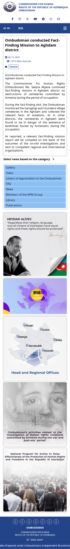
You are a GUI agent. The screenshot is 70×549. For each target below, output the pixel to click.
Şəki (27, 325)
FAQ (8, 184)
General (14, 66)
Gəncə (22, 335)
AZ (4, 28)
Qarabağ (32, 344)
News (9, 189)
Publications (14, 205)
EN (8, 28)
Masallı (46, 348)
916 (20, 28)
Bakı (55, 338)
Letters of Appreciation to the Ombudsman (34, 178)
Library (10, 200)
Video (9, 173)
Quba (43, 329)
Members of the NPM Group (24, 194)
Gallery (10, 167)
